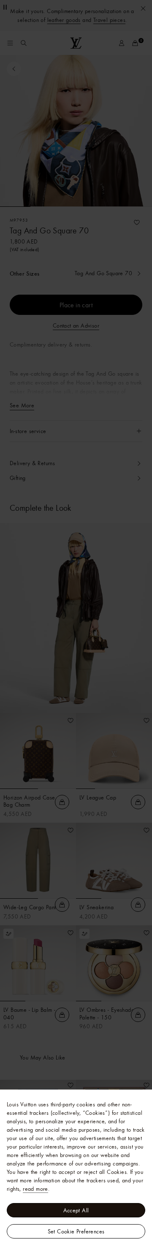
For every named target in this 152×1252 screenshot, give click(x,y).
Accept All (76, 1210)
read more (35, 1188)
